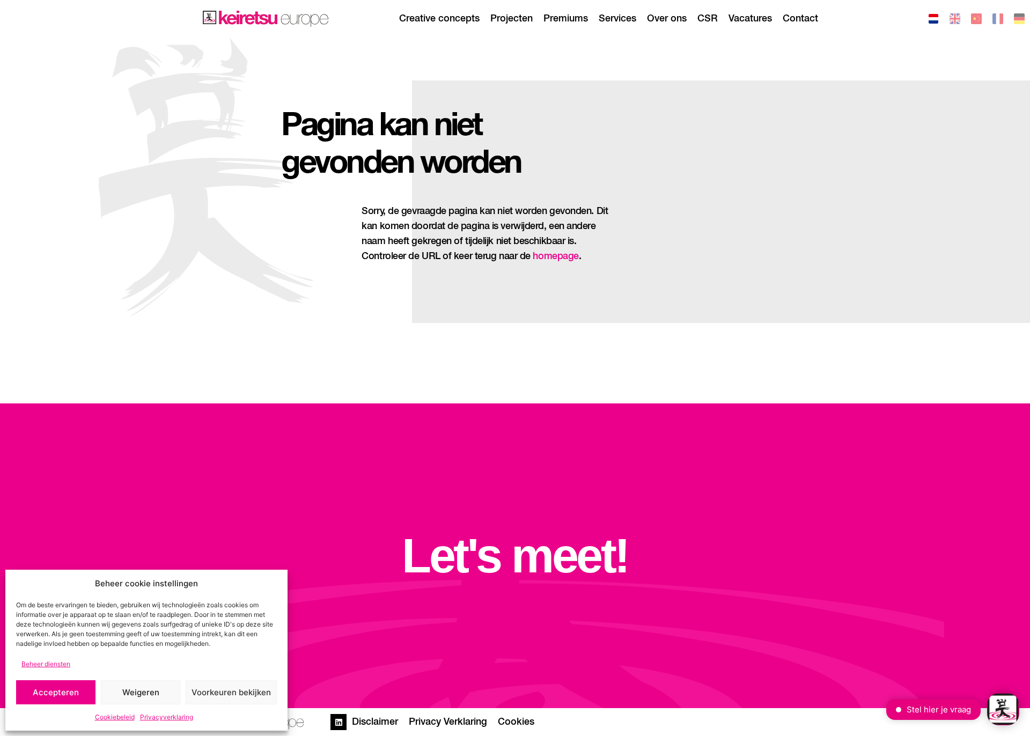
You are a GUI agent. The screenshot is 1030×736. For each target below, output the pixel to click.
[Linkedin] (338, 722)
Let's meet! (515, 556)
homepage (555, 256)
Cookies (516, 722)
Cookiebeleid (115, 717)
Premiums (565, 19)
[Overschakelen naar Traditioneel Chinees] (976, 20)
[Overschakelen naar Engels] (955, 20)
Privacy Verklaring (448, 722)
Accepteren (56, 692)
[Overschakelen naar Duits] (1019, 20)
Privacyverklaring (166, 717)
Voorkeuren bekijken (231, 692)
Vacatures (750, 19)
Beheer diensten (45, 664)
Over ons (667, 19)
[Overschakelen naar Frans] (997, 20)
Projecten (511, 19)
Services (617, 19)
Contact (800, 19)
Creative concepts (439, 19)
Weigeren (140, 692)
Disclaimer (375, 722)
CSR (707, 19)
